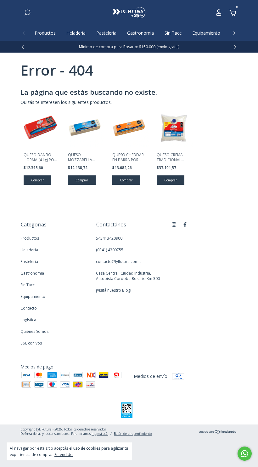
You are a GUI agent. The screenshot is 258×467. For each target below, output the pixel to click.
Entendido (63, 454)
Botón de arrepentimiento (133, 433)
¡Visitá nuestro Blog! (113, 290)
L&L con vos (31, 343)
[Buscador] (27, 13)
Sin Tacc (173, 33)
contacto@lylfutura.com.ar (119, 261)
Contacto (28, 308)
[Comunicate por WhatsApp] (245, 454)
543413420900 (109, 238)
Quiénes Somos (34, 331)
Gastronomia (140, 33)
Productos (45, 33)
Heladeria (76, 33)
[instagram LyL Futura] (174, 224)
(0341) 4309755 (109, 250)
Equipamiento (206, 33)
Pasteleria (106, 33)
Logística (28, 319)
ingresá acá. (100, 433)
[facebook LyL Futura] (185, 224)
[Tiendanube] (218, 432)
